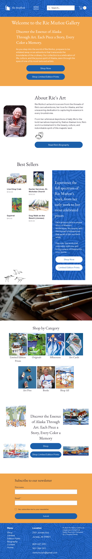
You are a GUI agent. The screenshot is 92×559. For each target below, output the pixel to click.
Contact (11, 544)
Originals (36, 357)
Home (10, 547)
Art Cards (74, 357)
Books (46, 390)
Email (18, 498)
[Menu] (36, 7)
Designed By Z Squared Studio (73, 533)
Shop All (64, 390)
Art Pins (27, 390)
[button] (83, 8)
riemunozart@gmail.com (44, 552)
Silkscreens (55, 357)
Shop (10, 532)
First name (19, 487)
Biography (12, 541)
